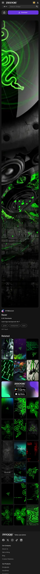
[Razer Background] (33, 451)
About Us (5, 549)
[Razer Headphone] (33, 370)
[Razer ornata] (7, 370)
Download (24, 12)
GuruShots (5, 570)
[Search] (37, 6)
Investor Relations (7, 559)
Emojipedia (5, 567)
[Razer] (7, 349)
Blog (3, 555)
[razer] (33, 429)
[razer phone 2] (20, 451)
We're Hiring (6, 552)
